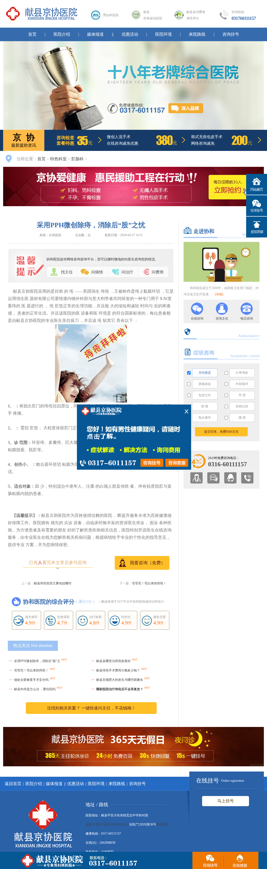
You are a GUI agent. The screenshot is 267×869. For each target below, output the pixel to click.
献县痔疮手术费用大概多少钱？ (118, 670)
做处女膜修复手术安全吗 (31, 680)
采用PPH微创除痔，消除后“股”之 (37, 661)
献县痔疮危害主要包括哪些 (52, 583)
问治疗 (127, 272)
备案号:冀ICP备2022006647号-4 (107, 824)
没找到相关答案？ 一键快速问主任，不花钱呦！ (91, 708)
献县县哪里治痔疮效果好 (113, 661)
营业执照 (162, 824)
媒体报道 (95, 34)
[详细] (219, 294)
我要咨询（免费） (147, 562)
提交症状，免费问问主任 (221, 431)
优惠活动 (130, 34)
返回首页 (13, 783)
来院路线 (197, 34)
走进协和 (203, 231)
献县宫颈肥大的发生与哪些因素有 (119, 680)
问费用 (157, 272)
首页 (32, 34)
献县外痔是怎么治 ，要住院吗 (35, 689)
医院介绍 (61, 34)
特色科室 (58, 159)
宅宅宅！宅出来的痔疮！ (149, 583)
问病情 (97, 272)
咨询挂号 (230, 34)
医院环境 (163, 34)
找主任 (67, 272)
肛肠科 (77, 159)
